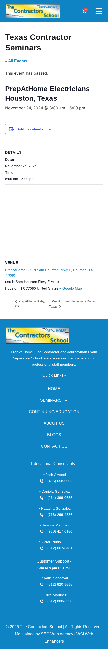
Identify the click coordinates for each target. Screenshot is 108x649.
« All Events (16, 61)
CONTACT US (54, 446)
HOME (54, 389)
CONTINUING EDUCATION (54, 412)
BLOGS (54, 435)
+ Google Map (70, 288)
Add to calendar (31, 129)
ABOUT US (54, 423)
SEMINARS (51, 400)
